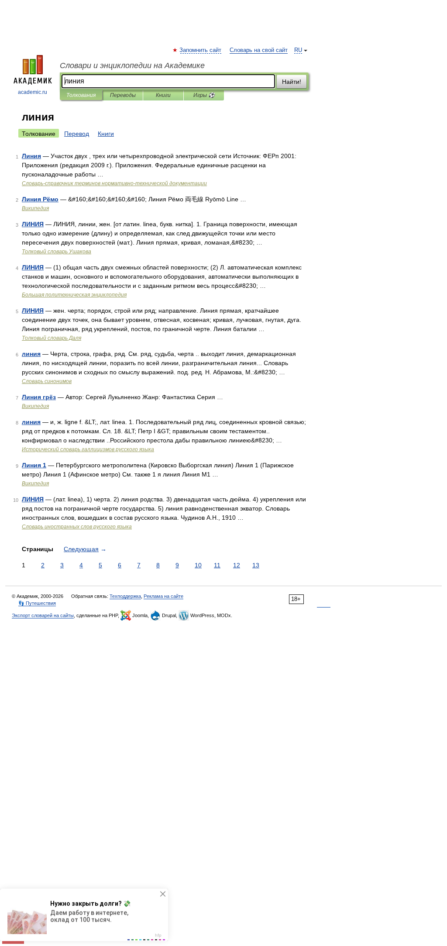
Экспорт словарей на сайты (43, 615)
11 (217, 565)
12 (236, 565)
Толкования (81, 95)
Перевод (76, 133)
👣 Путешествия (37, 603)
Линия (31, 155)
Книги (163, 95)
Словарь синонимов (47, 381)
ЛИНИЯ (33, 224)
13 (255, 565)
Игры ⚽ (204, 95)
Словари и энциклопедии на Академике (132, 65)
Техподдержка (125, 596)
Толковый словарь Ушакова (56, 252)
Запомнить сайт (200, 50)
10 (198, 565)
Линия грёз (39, 397)
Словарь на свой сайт (259, 50)
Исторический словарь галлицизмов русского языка (88, 449)
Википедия (35, 208)
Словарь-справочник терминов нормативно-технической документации (114, 183)
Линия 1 (34, 465)
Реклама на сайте (163, 596)
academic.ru (32, 92)
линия (31, 353)
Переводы (123, 95)
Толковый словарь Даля (51, 338)
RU (298, 50)
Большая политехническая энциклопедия (74, 295)
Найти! (291, 81)
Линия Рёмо (40, 199)
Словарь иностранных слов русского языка (77, 527)
